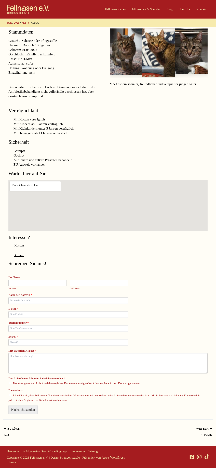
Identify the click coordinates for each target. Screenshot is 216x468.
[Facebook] (191, 456)
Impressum (78, 451)
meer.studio (72, 457)
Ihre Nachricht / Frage (22, 350)
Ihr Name (15, 277)
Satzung (93, 451)
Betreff (13, 336)
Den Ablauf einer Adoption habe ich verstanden (36, 378)
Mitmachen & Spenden (146, 9)
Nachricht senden (23, 409)
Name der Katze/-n (20, 294)
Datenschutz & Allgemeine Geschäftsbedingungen (37, 451)
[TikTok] (206, 456)
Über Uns (184, 9)
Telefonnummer (18, 322)
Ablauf (19, 255)
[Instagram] (199, 456)
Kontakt (201, 9)
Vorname (12, 288)
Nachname (74, 288)
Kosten (19, 245)
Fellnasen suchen (115, 9)
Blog (169, 9)
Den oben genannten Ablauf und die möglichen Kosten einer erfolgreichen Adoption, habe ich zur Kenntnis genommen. (77, 383)
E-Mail (13, 308)
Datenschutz (16, 390)
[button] (108, 245)
